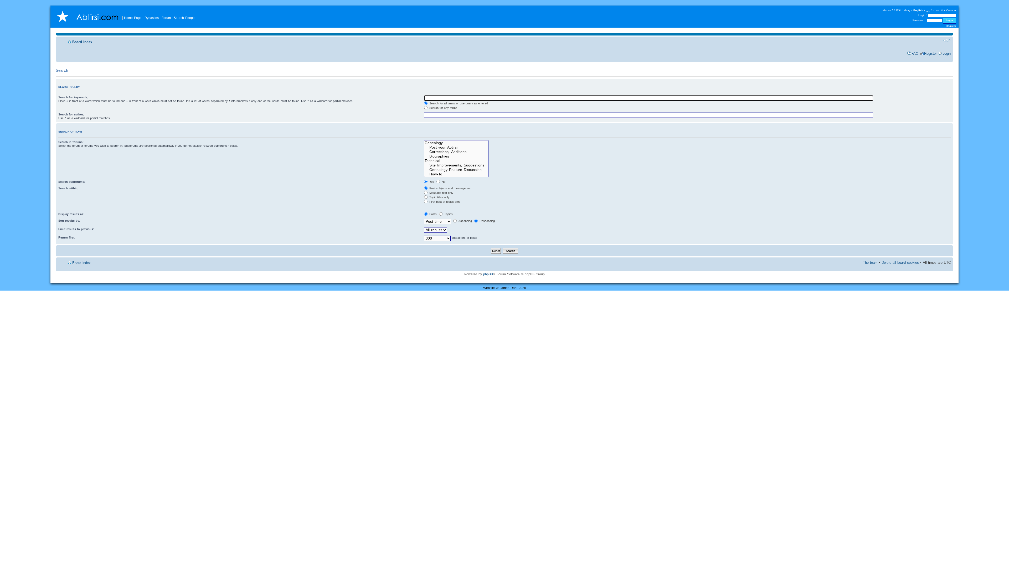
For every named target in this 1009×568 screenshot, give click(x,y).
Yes (431, 181)
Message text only (440, 192)
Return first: (66, 237)
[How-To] (456, 174)
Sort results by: (69, 220)
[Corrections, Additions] (456, 152)
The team (870, 262)
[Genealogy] (456, 143)
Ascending (464, 220)
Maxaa (887, 10)
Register (951, 25)
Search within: (68, 188)
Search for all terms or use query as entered (458, 103)
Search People (184, 17)
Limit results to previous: (76, 229)
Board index (82, 42)
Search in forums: (71, 142)
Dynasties (152, 17)
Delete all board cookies (900, 262)
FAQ (915, 53)
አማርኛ (939, 10)
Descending (486, 220)
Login (947, 53)
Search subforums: (71, 181)
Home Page (133, 17)
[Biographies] (456, 156)
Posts (432, 214)
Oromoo (951, 10)
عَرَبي (929, 10)
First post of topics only (444, 201)
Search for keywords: (73, 97)
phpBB (488, 274)
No (443, 181)
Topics (448, 214)
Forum (166, 17)
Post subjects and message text (449, 188)
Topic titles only (438, 197)
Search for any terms (442, 107)
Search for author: (71, 114)
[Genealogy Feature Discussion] (456, 170)
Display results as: (71, 214)
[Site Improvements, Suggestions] (456, 165)
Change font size (947, 40)
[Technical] (456, 161)
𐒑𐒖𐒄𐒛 (897, 10)
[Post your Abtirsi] (456, 147)
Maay (907, 10)
